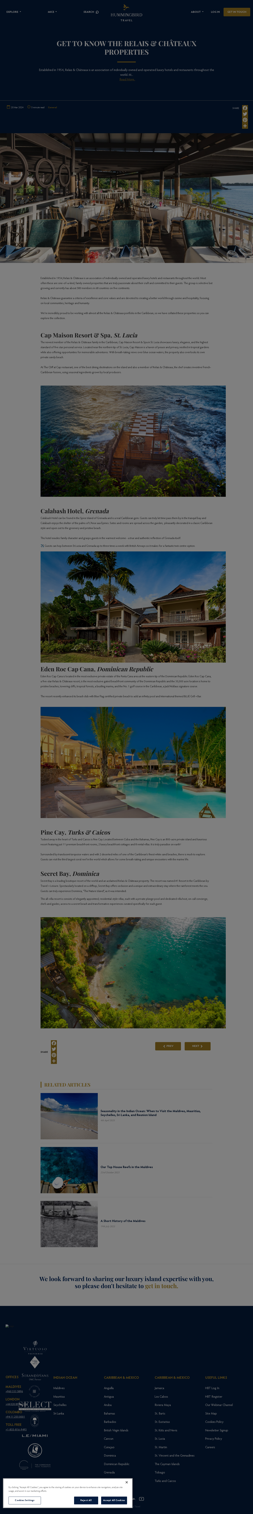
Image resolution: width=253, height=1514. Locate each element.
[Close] (127, 1482)
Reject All (86, 1500)
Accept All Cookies (114, 1500)
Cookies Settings (24, 1500)
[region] (68, 1493)
